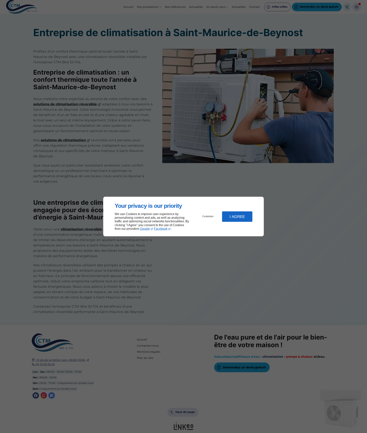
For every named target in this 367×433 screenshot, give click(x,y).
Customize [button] (208, 216)
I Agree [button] (237, 216)
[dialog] (183, 216)
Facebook (160, 228)
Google (145, 228)
